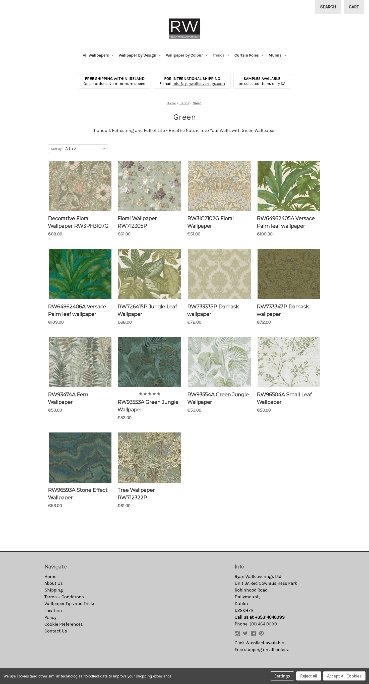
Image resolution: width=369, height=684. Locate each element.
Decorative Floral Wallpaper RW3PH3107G (78, 222)
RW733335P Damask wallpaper (213, 310)
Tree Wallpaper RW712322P (136, 494)
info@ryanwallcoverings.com (198, 83)
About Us (53, 583)
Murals (275, 55)
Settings (282, 676)
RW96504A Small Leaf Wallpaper (284, 398)
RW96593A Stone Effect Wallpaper (78, 494)
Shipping (53, 590)
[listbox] (86, 148)
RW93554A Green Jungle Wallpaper (218, 398)
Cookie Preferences (63, 624)
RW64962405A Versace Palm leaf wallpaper (286, 222)
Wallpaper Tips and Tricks (69, 603)
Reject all (308, 676)
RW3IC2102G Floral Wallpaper (210, 222)
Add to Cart (289, 366)
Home (50, 576)
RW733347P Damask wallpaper (283, 310)
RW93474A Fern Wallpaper (68, 398)
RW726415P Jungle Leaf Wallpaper (147, 310)
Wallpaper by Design (137, 55)
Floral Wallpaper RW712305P (137, 222)
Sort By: (56, 149)
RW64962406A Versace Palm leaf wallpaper (77, 310)
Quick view (80, 186)
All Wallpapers (96, 55)
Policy (50, 617)
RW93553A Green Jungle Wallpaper (147, 406)
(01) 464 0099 (263, 624)
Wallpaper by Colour (184, 55)
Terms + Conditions (64, 597)
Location (53, 610)
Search (328, 7)
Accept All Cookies (344, 676)
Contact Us (55, 631)
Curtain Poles (246, 55)
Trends (219, 55)
